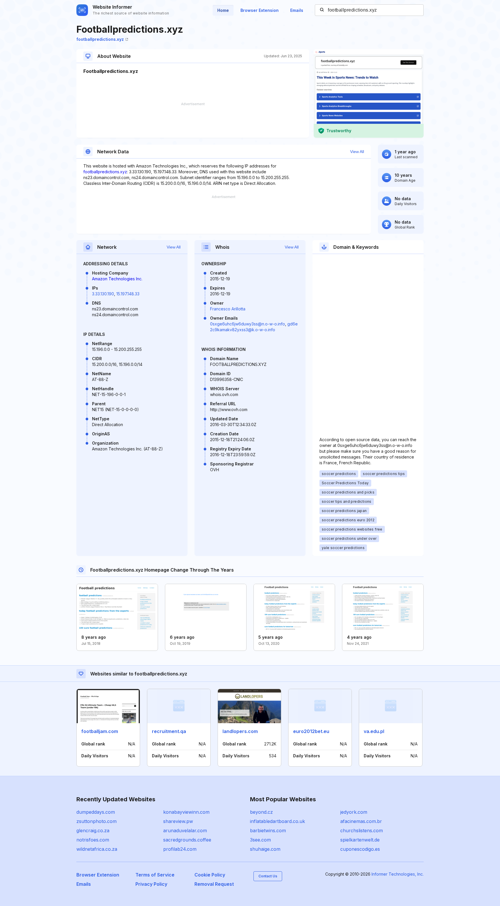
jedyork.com (353, 812)
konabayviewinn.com (186, 812)
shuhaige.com (265, 849)
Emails (296, 10)
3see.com (260, 840)
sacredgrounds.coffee (187, 840)
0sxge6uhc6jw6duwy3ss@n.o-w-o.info (247, 323)
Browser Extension (259, 10)
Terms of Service (154, 875)
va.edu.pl (374, 731)
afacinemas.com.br (361, 821)
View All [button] (357, 151)
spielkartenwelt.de (360, 840)
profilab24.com (179, 849)
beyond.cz (261, 812)
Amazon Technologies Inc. (117, 278)
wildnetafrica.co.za (96, 849)
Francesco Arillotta (227, 308)
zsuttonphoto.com (96, 821)
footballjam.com (99, 731)
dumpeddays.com (95, 812)
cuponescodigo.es (360, 849)
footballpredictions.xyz (100, 39)
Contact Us (267, 876)
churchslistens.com (361, 830)
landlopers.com (240, 731)
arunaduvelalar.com (185, 830)
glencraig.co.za (92, 830)
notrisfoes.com (92, 840)
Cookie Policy (209, 875)
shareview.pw (178, 821)
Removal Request (214, 884)
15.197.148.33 (127, 293)
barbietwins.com (268, 830)
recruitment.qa (169, 731)
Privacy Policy (151, 884)
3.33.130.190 (103, 293)
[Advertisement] (192, 120)
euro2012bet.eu (311, 731)
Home (223, 10)
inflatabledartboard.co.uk (277, 821)
